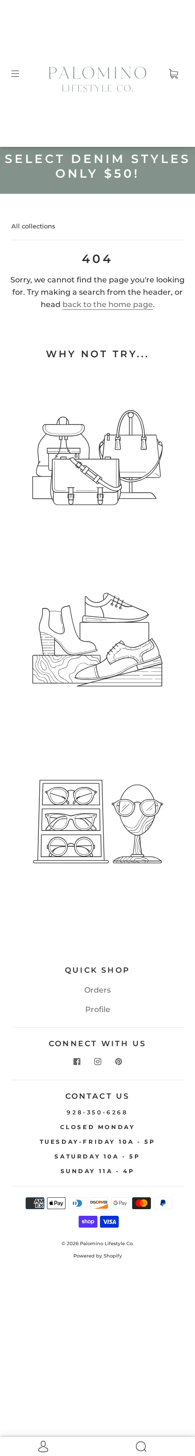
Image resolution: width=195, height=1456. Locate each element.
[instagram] (97, 1061)
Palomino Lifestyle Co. (106, 1243)
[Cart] (173, 73)
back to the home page (107, 304)
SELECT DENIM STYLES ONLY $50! (98, 166)
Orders (97, 990)
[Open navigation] (21, 73)
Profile (97, 1009)
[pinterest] (118, 1061)
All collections (33, 226)
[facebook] (76, 1061)
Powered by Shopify (97, 1256)
